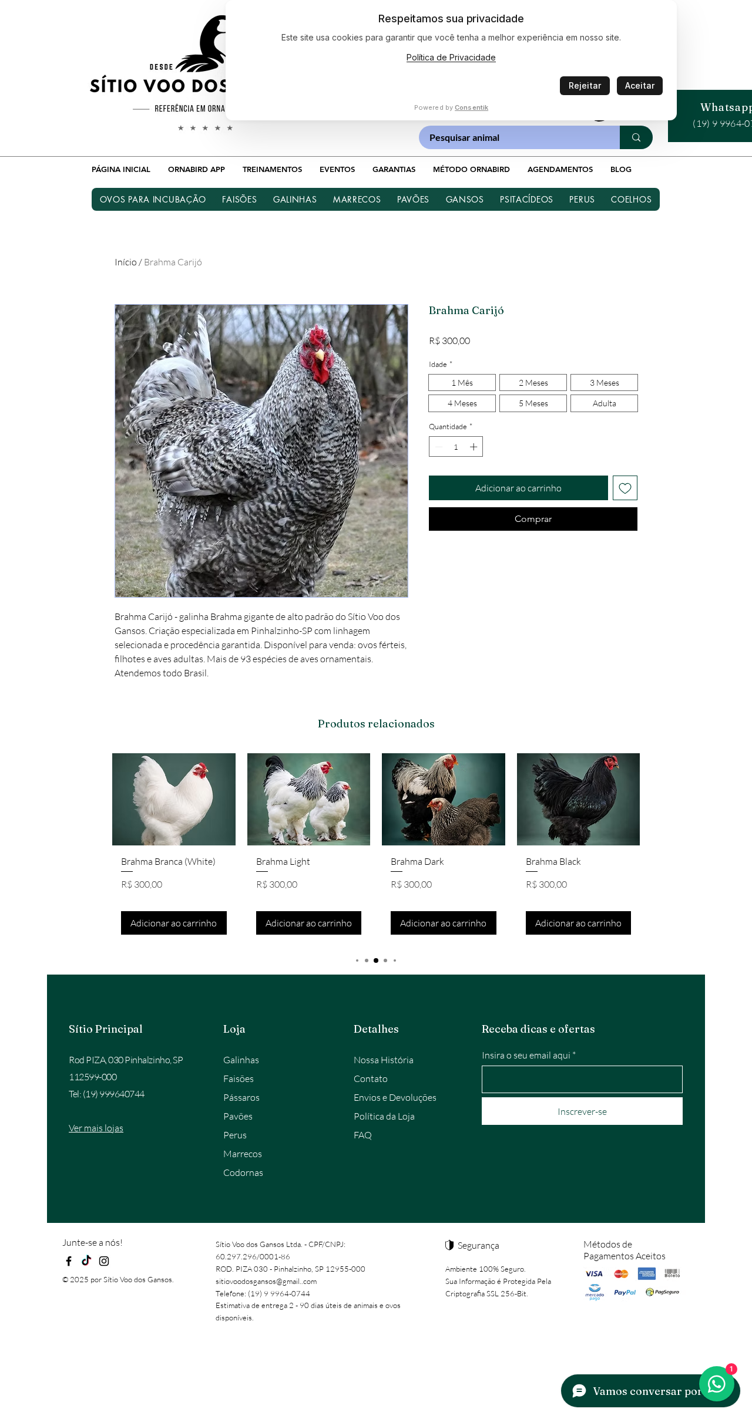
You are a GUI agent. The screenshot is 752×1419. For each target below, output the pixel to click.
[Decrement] (438, 447)
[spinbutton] (456, 447)
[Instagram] (104, 1261)
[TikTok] (86, 1261)
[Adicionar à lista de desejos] (625, 488)
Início (126, 262)
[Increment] (475, 447)
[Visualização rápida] (174, 799)
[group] (376, 849)
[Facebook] (68, 1261)
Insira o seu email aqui (526, 1055)
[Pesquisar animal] (636, 137)
